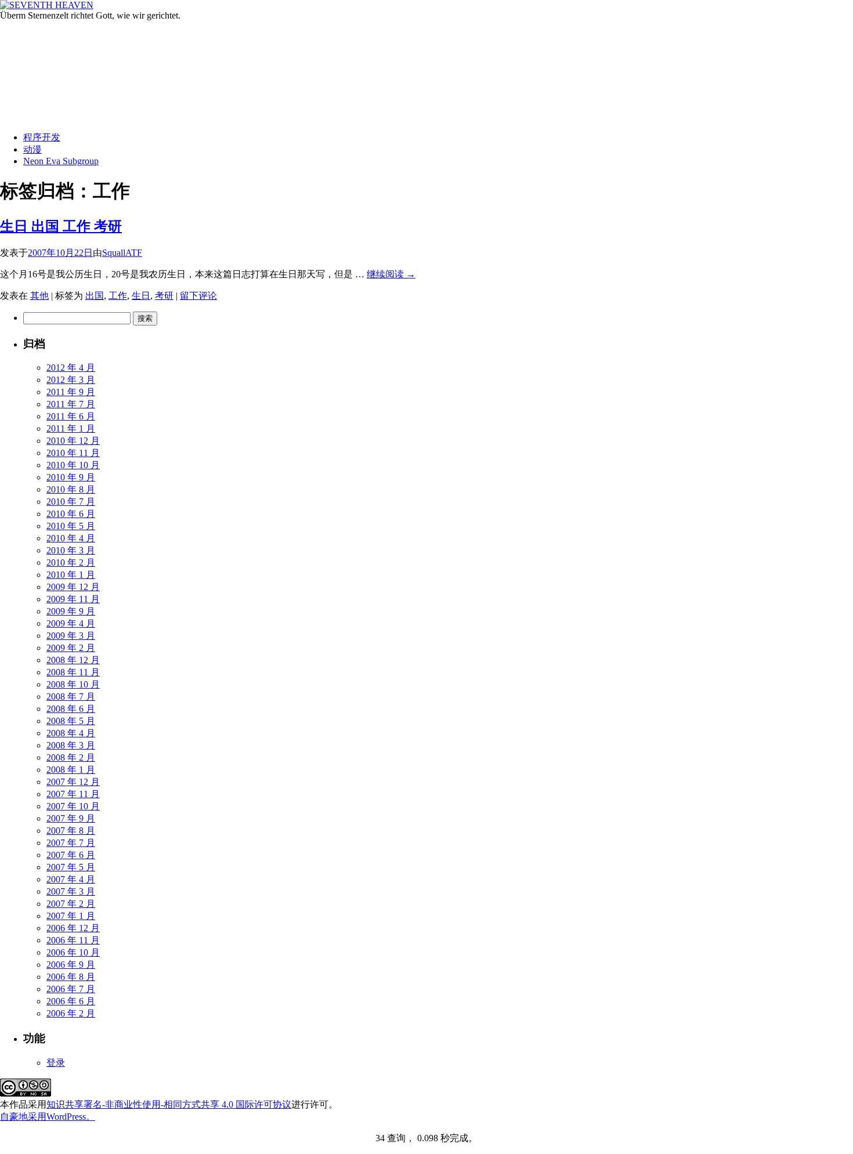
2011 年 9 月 (70, 392)
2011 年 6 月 (70, 416)
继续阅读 (391, 274)
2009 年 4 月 (70, 623)
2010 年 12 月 (73, 441)
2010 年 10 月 (73, 465)
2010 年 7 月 (70, 502)
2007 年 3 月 (70, 891)
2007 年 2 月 (70, 904)
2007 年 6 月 (70, 855)
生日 (141, 296)
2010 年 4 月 (70, 538)
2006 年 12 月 (73, 928)
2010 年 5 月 (70, 526)
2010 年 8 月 (70, 489)
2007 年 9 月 (70, 818)
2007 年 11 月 (73, 794)
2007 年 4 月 (70, 879)
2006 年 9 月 (70, 964)
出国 (94, 296)
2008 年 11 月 (73, 672)
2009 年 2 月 (70, 648)
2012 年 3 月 (70, 380)
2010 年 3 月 (70, 550)
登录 (55, 1063)
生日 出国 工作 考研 (61, 226)
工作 (118, 296)
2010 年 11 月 (73, 453)
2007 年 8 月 (70, 830)
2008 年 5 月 (70, 721)
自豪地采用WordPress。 (47, 1117)
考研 (164, 296)
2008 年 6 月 (70, 709)
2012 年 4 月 (70, 367)
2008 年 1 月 (70, 770)
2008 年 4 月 (70, 733)
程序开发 (41, 137)
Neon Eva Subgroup (61, 161)
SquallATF (122, 253)
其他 (39, 296)
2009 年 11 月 (73, 599)
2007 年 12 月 (73, 782)
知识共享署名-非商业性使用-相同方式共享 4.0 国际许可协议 (168, 1104)
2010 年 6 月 (70, 514)
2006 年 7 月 (70, 989)
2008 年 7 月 (70, 696)
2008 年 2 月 (70, 757)
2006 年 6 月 (70, 1001)
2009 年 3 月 (70, 636)
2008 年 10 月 (73, 684)
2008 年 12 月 (73, 660)
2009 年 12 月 (73, 587)
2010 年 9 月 (70, 477)
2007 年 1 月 (70, 916)
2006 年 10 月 (73, 952)
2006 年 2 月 (70, 1013)
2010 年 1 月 (70, 575)
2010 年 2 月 (70, 562)
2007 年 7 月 (70, 843)
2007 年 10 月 (73, 806)
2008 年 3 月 (70, 745)
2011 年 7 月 (70, 404)
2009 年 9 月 (70, 611)
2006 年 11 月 (73, 940)
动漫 (32, 149)
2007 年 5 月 (70, 867)
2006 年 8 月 (70, 977)
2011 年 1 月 (70, 428)
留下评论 (198, 296)
